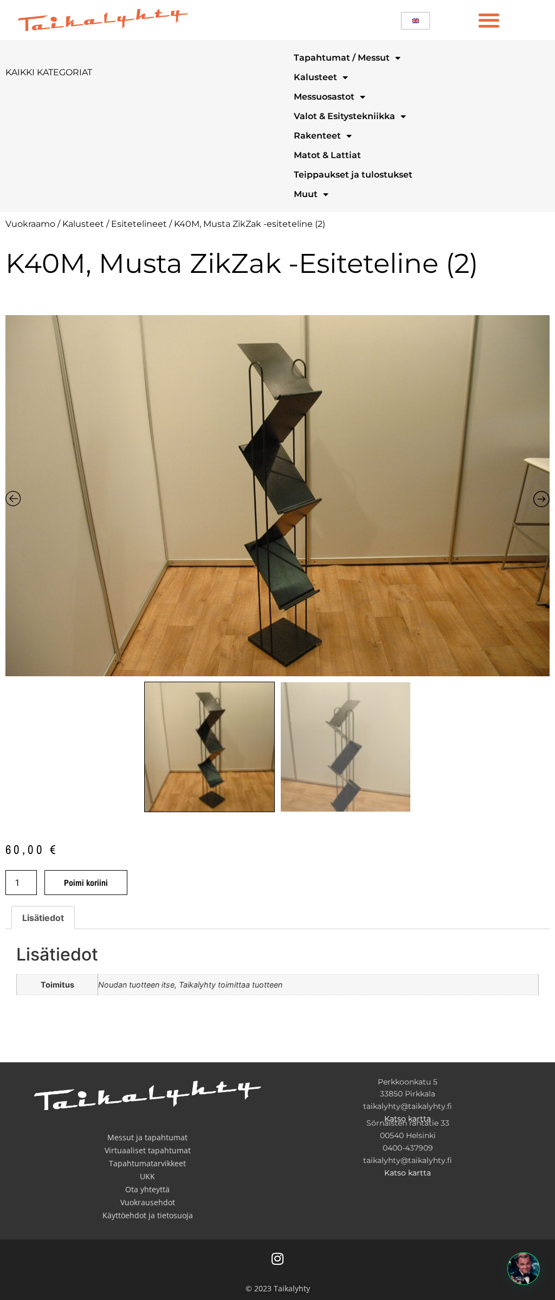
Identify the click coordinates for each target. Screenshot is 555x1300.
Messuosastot (324, 97)
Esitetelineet (139, 224)
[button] (489, 20)
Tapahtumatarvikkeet (147, 1163)
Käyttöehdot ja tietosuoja (147, 1215)
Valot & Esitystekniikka (344, 116)
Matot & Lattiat (327, 155)
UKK (147, 1176)
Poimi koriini (86, 883)
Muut (306, 194)
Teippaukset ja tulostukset (353, 174)
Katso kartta (407, 1118)
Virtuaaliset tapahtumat (148, 1150)
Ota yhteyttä (147, 1189)
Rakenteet (317, 135)
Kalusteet (315, 77)
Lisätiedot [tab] (43, 917)
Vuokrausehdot (147, 1202)
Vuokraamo (30, 224)
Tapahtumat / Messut (342, 58)
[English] (415, 21)
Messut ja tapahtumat (147, 1137)
